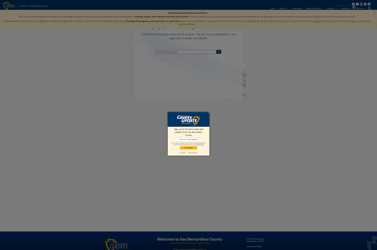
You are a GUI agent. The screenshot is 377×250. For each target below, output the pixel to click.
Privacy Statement (199, 144)
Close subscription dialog (209, 112)
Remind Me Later (192, 153)
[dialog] (188, 134)
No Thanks (182, 153)
